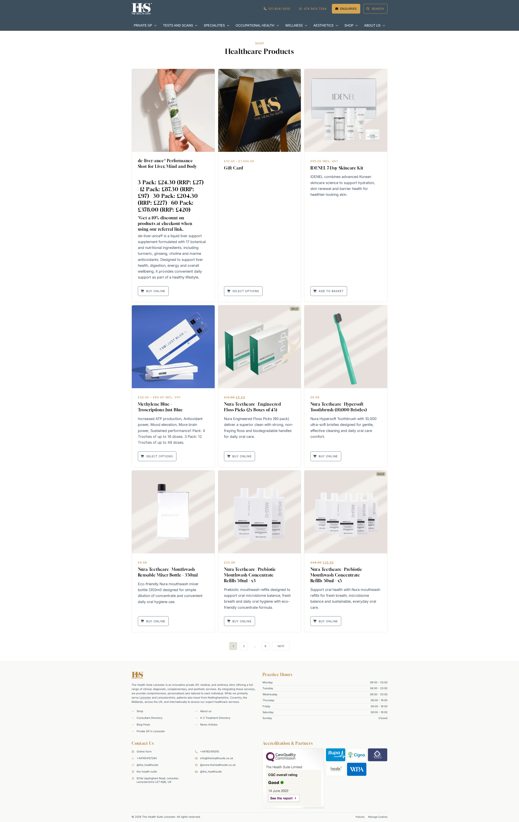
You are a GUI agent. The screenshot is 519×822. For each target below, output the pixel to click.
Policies (360, 816)
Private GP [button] (143, 25)
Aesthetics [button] (323, 25)
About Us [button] (372, 25)
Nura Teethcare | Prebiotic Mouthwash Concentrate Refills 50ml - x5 (336, 575)
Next (281, 646)
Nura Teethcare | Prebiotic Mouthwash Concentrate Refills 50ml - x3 (250, 575)
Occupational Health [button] (255, 25)
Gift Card (233, 167)
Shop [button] (348, 25)
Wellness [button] (294, 25)
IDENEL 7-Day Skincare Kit (337, 167)
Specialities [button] (214, 25)
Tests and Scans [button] (178, 25)
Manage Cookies (377, 816)
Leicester (145, 697)
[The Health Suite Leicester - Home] (142, 8)
